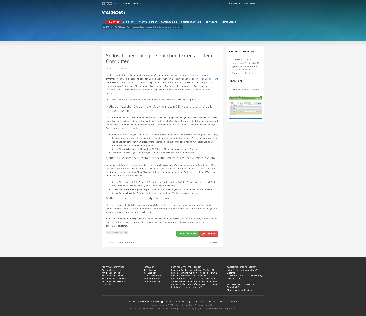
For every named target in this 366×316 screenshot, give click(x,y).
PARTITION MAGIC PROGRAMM (144, 301)
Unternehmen (229, 22)
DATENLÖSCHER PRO (200, 301)
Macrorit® (214, 243)
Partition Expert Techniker (114, 281)
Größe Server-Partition (242, 73)
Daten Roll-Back (234, 287)
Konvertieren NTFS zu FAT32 (245, 63)
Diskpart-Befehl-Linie (242, 69)
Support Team (131, 3)
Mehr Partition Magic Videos (245, 89)
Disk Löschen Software (118, 232)
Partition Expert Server (112, 275)
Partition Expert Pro (111, 272)
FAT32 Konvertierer (152, 275)
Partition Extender (152, 278)
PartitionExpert (148, 22)
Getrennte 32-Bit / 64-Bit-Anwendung (245, 275)
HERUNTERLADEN (187, 233)
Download (212, 22)
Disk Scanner (149, 272)
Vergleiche (107, 284)
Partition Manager (152, 281)
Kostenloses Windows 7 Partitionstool (189, 275)
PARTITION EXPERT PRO (174, 301)
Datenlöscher (169, 22)
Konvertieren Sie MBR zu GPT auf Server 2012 (193, 278)
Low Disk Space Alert (242, 59)
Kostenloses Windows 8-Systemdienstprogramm (194, 272)
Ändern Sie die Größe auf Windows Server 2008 (194, 281)
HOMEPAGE (113, 22)
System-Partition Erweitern (245, 66)
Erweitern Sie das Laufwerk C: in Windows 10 (192, 270)
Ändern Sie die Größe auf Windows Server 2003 (194, 284)
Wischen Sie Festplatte (128, 242)
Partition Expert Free (111, 270)
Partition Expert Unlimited (114, 278)
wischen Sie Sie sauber (128, 128)
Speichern (129, 22)
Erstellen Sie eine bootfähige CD (186, 287)
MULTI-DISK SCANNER (226, 301)
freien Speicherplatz (208, 78)
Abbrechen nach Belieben (239, 290)
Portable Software (235, 278)
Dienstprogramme (191, 22)
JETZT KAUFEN (208, 233)
